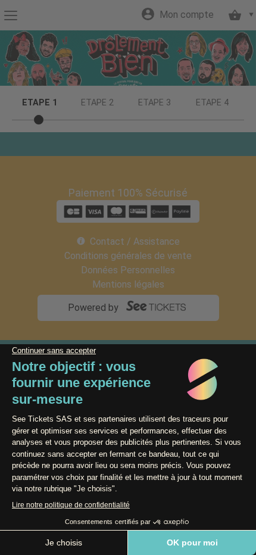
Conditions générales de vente (128, 255)
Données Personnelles (128, 270)
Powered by (93, 307)
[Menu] (10, 15)
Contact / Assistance (135, 241)
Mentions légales (128, 284)
